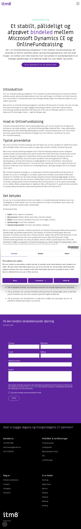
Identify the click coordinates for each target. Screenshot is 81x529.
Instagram (7, 489)
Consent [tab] (14, 253)
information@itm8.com (12, 447)
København (46, 484)
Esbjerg (45, 493)
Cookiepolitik (47, 447)
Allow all (66, 280)
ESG (43, 456)
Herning (45, 480)
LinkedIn (6, 484)
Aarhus (45, 489)
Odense (45, 497)
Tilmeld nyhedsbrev (10, 480)
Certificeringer (47, 460)
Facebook (6, 493)
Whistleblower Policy (50, 452)
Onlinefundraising (13, 135)
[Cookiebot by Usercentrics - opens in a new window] (69, 247)
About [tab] (67, 253)
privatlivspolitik (32, 387)
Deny (15, 280)
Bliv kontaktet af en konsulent (40, 65)
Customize (39, 280)
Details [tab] (40, 253)
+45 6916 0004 (8, 443)
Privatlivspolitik (48, 443)
